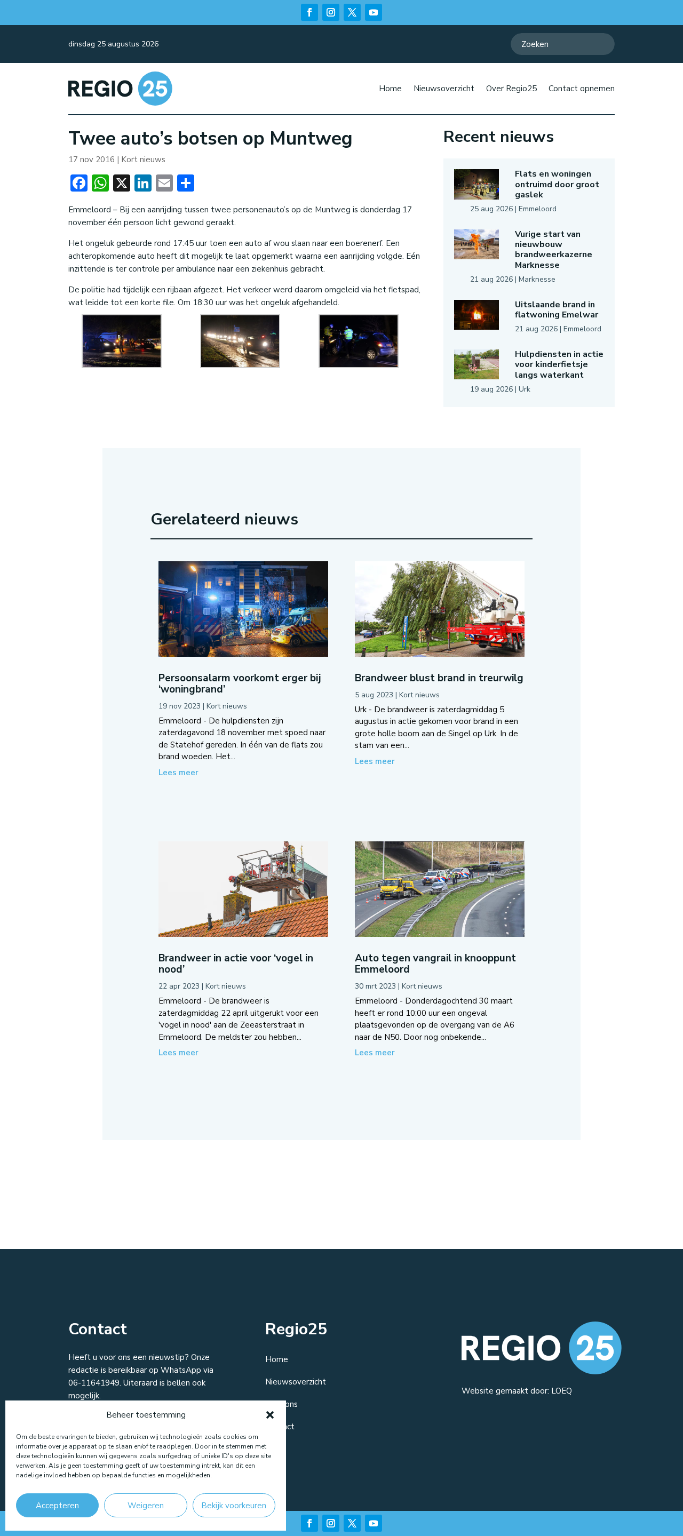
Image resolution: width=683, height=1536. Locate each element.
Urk (524, 389)
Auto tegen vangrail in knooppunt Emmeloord (435, 963)
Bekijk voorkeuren (233, 1505)
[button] (270, 1415)
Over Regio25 (511, 88)
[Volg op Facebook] (309, 12)
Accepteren (57, 1505)
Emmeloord (538, 209)
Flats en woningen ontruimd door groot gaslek (557, 184)
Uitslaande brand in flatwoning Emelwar (556, 310)
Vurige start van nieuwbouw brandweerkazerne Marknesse (553, 249)
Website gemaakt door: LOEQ (517, 1391)
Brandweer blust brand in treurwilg (439, 678)
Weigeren (146, 1505)
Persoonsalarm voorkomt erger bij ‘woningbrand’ (239, 683)
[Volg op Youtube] (373, 12)
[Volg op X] (352, 12)
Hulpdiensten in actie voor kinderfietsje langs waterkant (559, 364)
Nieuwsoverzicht (444, 88)
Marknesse (537, 279)
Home (390, 88)
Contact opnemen (582, 88)
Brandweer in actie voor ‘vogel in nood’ (235, 963)
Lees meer (178, 772)
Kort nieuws (143, 159)
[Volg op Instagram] (330, 12)
